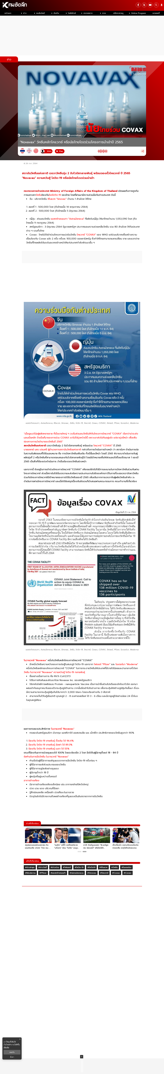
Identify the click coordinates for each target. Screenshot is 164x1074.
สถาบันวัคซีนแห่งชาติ (35, 445)
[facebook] (138, 5)
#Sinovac (91, 873)
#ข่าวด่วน (55, 867)
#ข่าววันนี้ (42, 867)
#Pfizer (43, 873)
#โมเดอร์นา (126, 867)
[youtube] (150, 5)
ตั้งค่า (12, 1057)
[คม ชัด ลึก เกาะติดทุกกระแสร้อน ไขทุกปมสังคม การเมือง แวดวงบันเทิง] (82, 5)
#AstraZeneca (76, 873)
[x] (144, 5)
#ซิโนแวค (103, 867)
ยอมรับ (12, 1052)
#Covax (116, 873)
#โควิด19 (91, 867)
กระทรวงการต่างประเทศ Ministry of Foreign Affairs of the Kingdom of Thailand (70, 191)
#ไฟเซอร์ (67, 867)
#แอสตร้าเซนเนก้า (58, 873)
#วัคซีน (114, 867)
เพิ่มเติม (6, 1047)
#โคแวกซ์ (104, 873)
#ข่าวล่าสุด (29, 867)
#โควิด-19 (79, 867)
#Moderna (30, 873)
